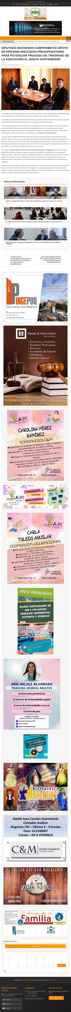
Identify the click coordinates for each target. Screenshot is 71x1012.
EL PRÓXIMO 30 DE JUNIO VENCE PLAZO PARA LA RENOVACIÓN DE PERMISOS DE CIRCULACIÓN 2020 (34, 221)
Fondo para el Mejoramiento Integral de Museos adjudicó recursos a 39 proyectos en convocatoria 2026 (29, 41)
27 (35, 965)
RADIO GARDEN (43, 4)
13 (35, 959)
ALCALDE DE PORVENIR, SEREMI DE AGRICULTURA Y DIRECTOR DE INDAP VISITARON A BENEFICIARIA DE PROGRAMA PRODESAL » (50, 259)
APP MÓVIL (18, 4)
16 (61, 959)
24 (9, 965)
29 (52, 965)
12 (26, 959)
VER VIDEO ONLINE (35, 4)
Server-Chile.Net (53, 980)
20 (35, 962)
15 (52, 959)
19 (26, 962)
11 (18, 959)
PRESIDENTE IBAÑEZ (27, 980)
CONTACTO (56, 4)
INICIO (14, 4)
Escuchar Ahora (57, 997)
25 (18, 965)
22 (52, 962)
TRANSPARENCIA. (50, 4)
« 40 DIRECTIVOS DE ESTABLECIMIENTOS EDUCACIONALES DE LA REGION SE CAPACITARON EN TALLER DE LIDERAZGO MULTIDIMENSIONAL (21, 260)
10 (9, 959)
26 (26, 965)
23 (61, 962)
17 (9, 962)
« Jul (4, 971)
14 (44, 959)
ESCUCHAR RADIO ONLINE (26, 4)
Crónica (22, 64)
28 (44, 965)
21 (44, 962)
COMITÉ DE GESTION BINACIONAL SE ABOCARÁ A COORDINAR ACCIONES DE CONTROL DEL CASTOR (34, 201)
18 (18, 962)
